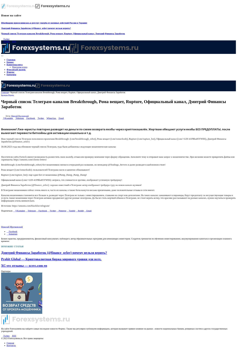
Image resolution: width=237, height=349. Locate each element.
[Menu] (2, 55)
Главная (11, 60)
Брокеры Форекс (7, 95)
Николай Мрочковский (20, 116)
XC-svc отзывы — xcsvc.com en (24, 265)
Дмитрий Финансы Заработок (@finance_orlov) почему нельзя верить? (36, 28)
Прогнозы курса (19, 67)
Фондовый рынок (16, 69)
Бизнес (10, 62)
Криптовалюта (15, 65)
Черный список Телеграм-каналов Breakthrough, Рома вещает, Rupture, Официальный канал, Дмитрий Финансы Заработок (63, 33)
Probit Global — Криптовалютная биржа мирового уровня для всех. (51, 259)
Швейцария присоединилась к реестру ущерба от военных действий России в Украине (44, 23)
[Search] (2, 79)
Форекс (11, 72)
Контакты (11, 345)
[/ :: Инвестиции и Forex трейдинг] (69, 52)
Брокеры (11, 74)
